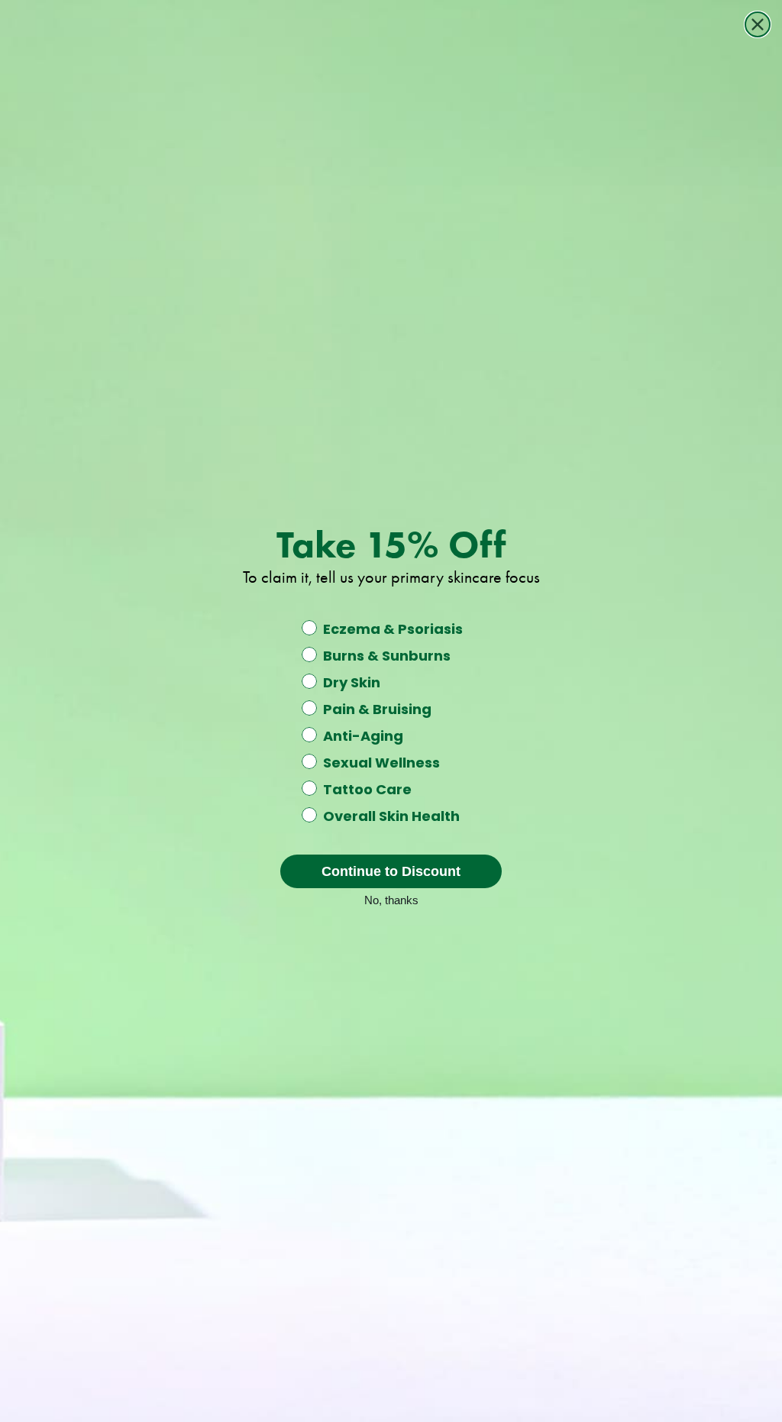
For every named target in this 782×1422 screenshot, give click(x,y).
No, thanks (391, 898)
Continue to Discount (391, 871)
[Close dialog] (757, 24)
